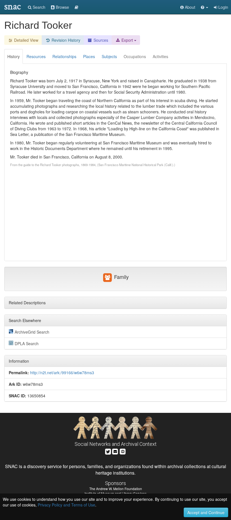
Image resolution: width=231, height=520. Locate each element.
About (189, 7)
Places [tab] (89, 56)
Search (38, 7)
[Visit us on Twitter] (108, 451)
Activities (160, 56)
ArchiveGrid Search (32, 332)
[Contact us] (115, 451)
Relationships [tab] (64, 56)
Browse (62, 7)
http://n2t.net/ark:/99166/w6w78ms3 (62, 372)
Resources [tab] (36, 56)
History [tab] (13, 56)
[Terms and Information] (122, 451)
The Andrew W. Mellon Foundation (115, 488)
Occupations (135, 56)
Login (222, 7)
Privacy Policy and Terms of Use (66, 505)
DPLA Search (27, 343)
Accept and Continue (206, 512)
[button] (204, 7)
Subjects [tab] (109, 56)
